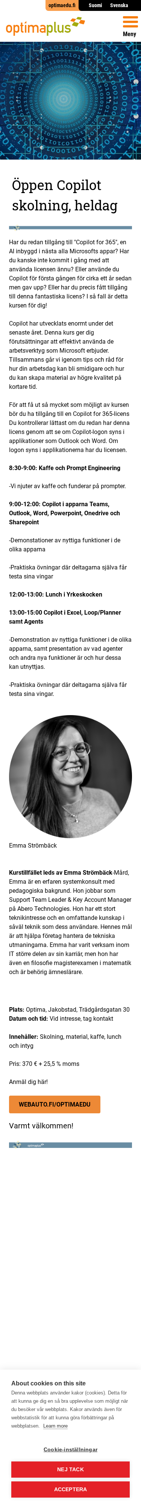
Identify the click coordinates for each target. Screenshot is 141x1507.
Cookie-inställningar (70, 1449)
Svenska (119, 5)
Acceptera (70, 1489)
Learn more (55, 1426)
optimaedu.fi (62, 5)
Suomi (95, 5)
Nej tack (70, 1469)
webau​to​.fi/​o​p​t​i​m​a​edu (55, 1104)
